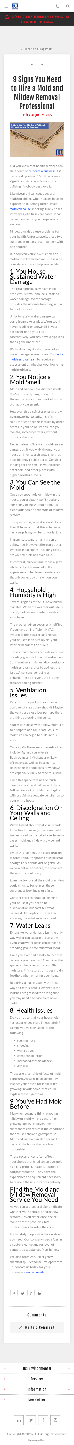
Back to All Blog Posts (38, 49)
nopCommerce (45, 1441)
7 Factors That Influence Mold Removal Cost (42, 65)
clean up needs (34, 1272)
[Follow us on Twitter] (31, 1420)
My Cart (57, 6)
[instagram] (55, 1420)
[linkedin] (19, 1420)
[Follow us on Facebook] (43, 1420)
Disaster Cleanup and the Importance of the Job (32, 65)
